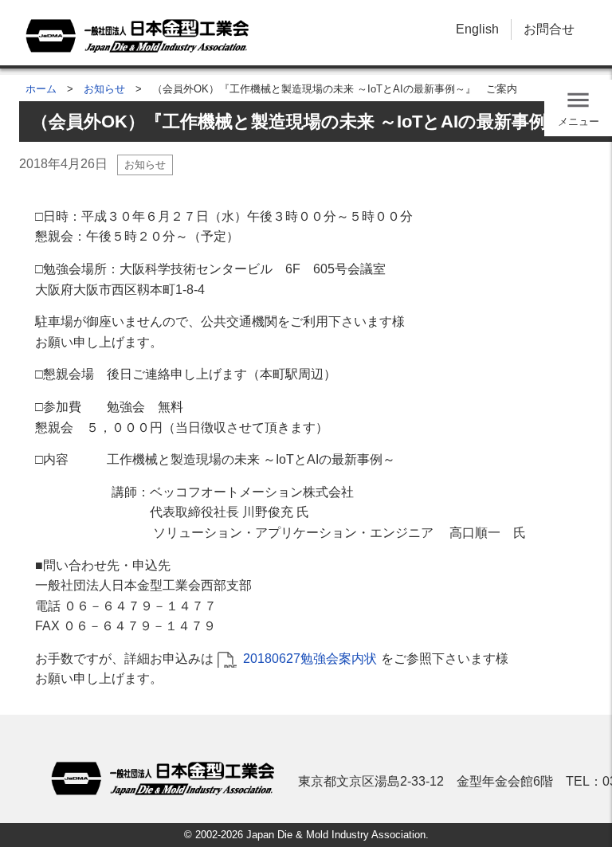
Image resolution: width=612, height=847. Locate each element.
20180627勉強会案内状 (310, 658)
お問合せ (549, 29)
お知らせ (104, 89)
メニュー (578, 121)
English (477, 29)
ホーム (41, 89)
